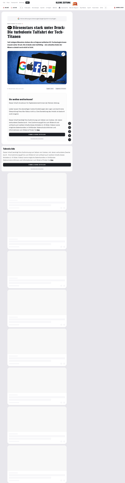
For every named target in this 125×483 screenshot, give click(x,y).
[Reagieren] (69, 123)
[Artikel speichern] (69, 131)
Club (4, 2)
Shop (8, 2)
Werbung (21, 2)
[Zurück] (20, 7)
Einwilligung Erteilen (37, 134)
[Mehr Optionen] (69, 139)
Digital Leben (50, 88)
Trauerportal (14, 2)
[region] (63, 7)
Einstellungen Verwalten (37, 138)
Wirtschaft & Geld (14, 23)
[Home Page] (63, 3)
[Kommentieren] (69, 127)
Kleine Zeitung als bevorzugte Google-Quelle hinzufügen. (38, 18)
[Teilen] (69, 135)
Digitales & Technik (61, 88)
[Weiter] (105, 7)
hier (38, 130)
